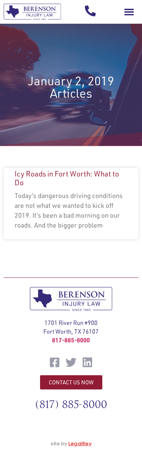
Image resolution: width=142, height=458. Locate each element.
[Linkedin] (87, 362)
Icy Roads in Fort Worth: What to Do (67, 178)
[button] (129, 12)
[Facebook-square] (54, 362)
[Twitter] (71, 362)
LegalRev (79, 443)
